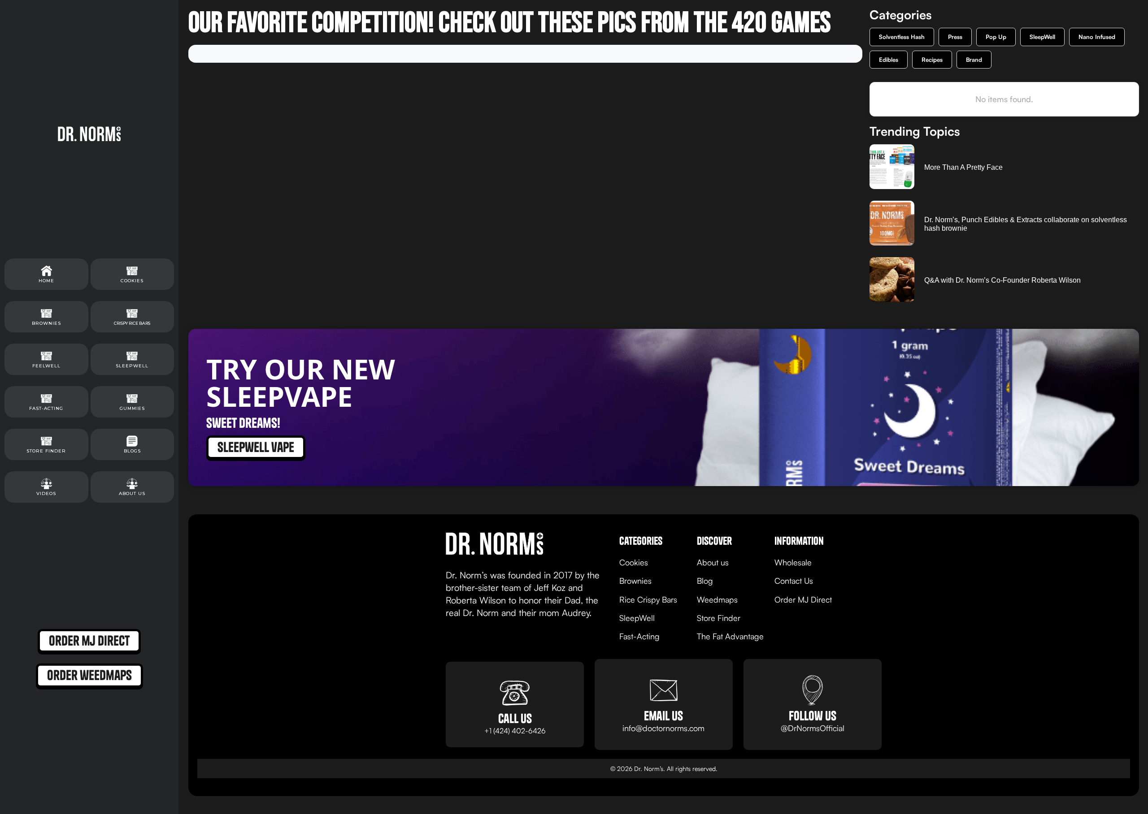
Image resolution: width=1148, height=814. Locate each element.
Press (955, 36)
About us (713, 562)
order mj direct (89, 640)
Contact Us (793, 581)
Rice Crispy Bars (648, 599)
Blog (705, 581)
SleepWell (1042, 36)
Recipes (932, 59)
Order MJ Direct (803, 599)
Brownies (635, 581)
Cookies (633, 562)
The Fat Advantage (730, 636)
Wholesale (793, 562)
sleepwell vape (255, 447)
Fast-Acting (639, 636)
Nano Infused (1096, 36)
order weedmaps (89, 675)
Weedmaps (717, 599)
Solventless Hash (902, 36)
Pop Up (996, 36)
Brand (974, 59)
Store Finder (718, 618)
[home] (89, 133)
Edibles (888, 59)
